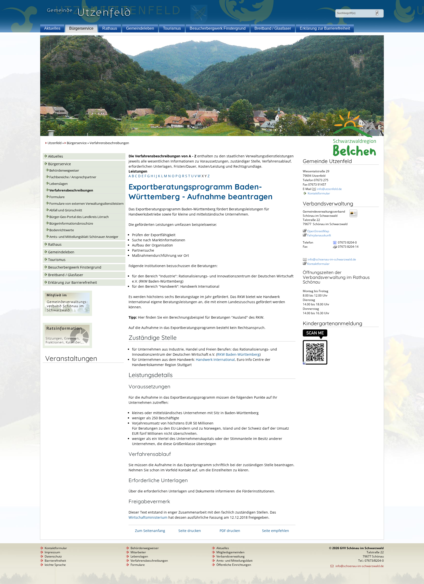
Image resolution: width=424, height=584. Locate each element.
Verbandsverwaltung (230, 556)
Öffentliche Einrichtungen (233, 565)
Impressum (52, 552)
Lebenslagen (58, 184)
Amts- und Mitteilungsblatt (234, 560)
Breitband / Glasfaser (272, 28)
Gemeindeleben (140, 28)
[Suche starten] (377, 12)
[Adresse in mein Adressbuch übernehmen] (354, 217)
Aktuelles (52, 28)
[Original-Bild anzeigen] (315, 363)
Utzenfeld (55, 143)
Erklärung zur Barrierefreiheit (325, 28)
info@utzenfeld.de (329, 189)
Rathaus (109, 28)
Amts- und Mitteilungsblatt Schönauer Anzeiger (83, 237)
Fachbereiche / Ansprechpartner (72, 177)
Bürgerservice (81, 28)
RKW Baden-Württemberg (238, 354)
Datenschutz (53, 556)
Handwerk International (215, 359)
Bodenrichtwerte (61, 230)
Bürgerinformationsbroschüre (71, 223)
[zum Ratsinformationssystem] (67, 346)
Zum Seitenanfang (150, 530)
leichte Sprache (55, 565)
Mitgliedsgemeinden (230, 552)
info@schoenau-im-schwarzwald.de (332, 259)
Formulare (57, 197)
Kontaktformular (319, 193)
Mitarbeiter (138, 552)
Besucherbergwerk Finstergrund (218, 28)
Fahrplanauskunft (319, 235)
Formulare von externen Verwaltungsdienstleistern (86, 204)
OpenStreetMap (318, 231)
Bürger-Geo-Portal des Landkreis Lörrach (79, 217)
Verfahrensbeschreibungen (71, 190)
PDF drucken (230, 530)
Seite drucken (189, 530)
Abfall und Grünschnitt (65, 210)
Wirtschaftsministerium (148, 517)
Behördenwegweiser (64, 170)
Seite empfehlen (275, 530)
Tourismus (172, 28)
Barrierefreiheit (55, 560)
